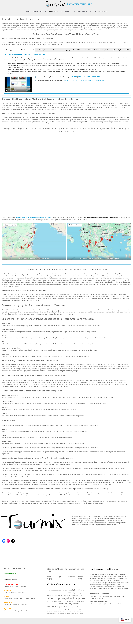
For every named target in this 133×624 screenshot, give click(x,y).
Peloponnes (95, 604)
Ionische (101, 596)
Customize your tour (79, 4)
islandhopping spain (74, 611)
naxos (65, 613)
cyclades (76, 590)
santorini (73, 613)
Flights (59, 577)
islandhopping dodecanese (54, 609)
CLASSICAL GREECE (69, 80)
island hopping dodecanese (75, 606)
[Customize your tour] (53, 4)
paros (68, 613)
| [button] (121, 50)
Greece (71, 592)
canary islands (68, 590)
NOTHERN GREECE (100, 80)
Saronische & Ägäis (97, 598)
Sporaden (117, 596)
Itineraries (52, 12)
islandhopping (56, 598)
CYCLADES (73, 77)
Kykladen (94, 596)
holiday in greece (57, 595)
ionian (73, 595)
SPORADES (87, 77)
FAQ (24, 569)
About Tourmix (16, 569)
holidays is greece (66, 595)
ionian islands (78, 595)
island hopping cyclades (69, 603)
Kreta (102, 604)
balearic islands (51, 590)
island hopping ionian (63, 611)
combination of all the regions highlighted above (33, 217)
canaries (62, 590)
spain (76, 613)
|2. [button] (59, 50)
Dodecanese (54, 593)
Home (28, 12)
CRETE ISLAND (80, 80)
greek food (77, 593)
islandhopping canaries (78, 601)
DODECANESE (96, 77)
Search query (100, 12)
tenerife (80, 613)
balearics (57, 590)
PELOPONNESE (89, 80)
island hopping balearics (65, 601)
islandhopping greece (66, 609)
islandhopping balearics (53, 601)
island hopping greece (78, 609)
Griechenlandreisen (96, 587)
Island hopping (38, 12)
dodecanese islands (62, 593)
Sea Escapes (65, 12)
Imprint (6, 569)
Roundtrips (71, 577)
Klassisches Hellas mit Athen (114, 604)
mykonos (61, 613)
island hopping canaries (53, 604)
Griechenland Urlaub (104, 576)
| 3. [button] (97, 50)
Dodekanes (109, 596)
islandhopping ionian (52, 611)
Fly (91, 12)
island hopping (75, 598)
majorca (56, 613)
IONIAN (80, 77)
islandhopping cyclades (57, 606)
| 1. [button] (19, 50)
